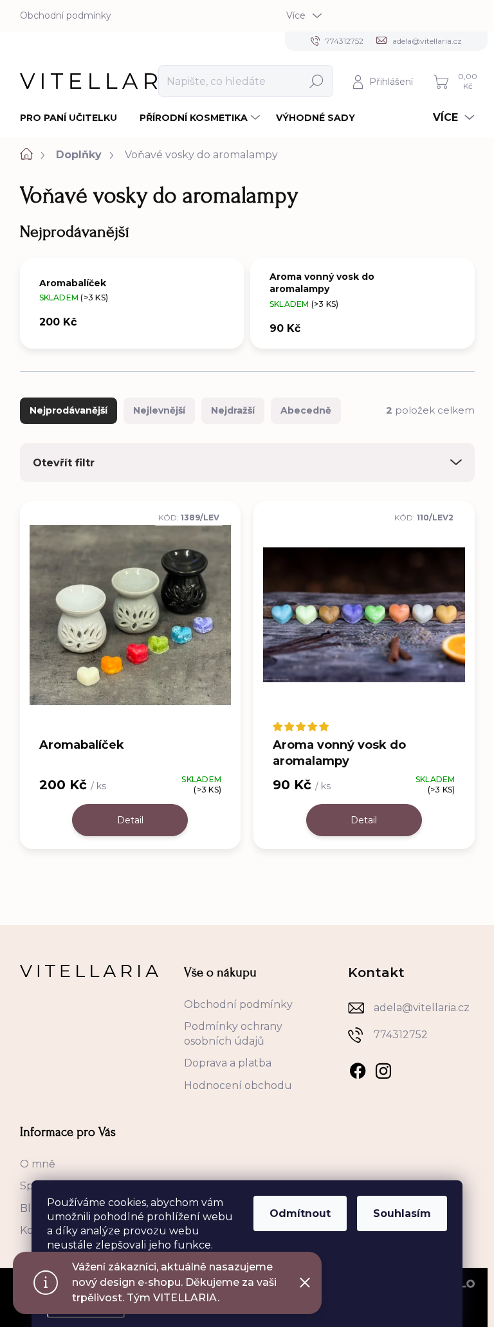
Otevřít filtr (64, 463)
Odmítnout (300, 1213)
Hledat (316, 81)
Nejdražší (233, 410)
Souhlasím (402, 1213)
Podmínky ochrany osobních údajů (233, 1033)
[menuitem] (73, 117)
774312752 (401, 1035)
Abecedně (305, 410)
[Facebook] (357, 1068)
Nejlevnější (159, 410)
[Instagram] (383, 1068)
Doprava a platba (227, 1063)
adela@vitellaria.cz (422, 1008)
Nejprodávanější (68, 410)
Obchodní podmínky (65, 15)
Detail (130, 820)
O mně (37, 1164)
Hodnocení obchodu (238, 1085)
